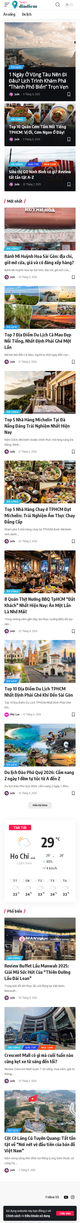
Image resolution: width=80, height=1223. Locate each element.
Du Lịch (16, 67)
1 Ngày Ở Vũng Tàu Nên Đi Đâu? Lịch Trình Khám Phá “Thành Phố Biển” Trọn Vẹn (38, 80)
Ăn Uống (17, 119)
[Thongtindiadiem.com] (26, 4)
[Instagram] (73, 1197)
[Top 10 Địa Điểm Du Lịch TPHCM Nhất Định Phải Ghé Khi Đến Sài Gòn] (40, 661)
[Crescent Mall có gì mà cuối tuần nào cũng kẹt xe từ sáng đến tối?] (40, 1028)
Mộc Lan (15, 714)
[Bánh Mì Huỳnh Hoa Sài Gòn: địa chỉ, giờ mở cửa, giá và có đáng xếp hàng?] (40, 229)
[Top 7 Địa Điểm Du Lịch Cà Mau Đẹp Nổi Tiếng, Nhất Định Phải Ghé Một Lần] (40, 307)
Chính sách (13, 1215)
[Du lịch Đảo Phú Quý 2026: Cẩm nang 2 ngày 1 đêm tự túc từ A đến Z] (40, 745)
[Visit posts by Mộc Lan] (6, 714)
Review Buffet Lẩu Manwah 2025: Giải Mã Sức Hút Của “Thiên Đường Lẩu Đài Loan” (37, 972)
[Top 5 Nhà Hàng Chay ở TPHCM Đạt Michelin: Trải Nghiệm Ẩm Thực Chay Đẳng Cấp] (40, 482)
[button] (65, 1213)
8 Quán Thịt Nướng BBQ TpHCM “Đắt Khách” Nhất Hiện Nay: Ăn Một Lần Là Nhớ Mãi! (39, 605)
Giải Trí (33, 164)
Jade (17, 94)
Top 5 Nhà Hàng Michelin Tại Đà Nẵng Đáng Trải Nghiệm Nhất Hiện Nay (37, 426)
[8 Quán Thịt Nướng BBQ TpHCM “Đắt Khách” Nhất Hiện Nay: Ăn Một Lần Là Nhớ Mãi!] (40, 571)
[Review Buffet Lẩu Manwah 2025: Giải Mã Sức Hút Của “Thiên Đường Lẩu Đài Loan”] (40, 939)
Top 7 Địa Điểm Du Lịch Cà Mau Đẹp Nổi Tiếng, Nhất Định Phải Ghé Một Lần (37, 341)
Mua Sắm (50, 164)
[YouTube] (66, 1197)
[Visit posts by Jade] (11, 94)
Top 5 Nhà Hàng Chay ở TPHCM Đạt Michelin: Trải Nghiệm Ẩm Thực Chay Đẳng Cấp (39, 515)
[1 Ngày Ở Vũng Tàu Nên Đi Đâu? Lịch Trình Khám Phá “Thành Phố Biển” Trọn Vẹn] (40, 44)
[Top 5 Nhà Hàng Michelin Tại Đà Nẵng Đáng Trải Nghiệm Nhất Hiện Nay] (40, 392)
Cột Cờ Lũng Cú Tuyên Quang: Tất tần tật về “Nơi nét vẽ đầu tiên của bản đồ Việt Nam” (40, 1144)
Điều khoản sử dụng (37, 1215)
